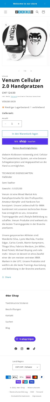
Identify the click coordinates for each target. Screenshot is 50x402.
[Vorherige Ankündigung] (5, 4)
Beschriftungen (13, 309)
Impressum (36, 396)
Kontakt (9, 315)
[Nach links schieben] (19, 71)
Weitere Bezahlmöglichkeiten (25, 148)
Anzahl (5, 118)
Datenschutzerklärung (19, 392)
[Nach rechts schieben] (31, 71)
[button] (5, 12)
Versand (14, 96)
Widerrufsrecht (34, 388)
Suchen (9, 321)
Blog (8, 328)
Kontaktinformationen (20, 396)
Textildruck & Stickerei (17, 303)
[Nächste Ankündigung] (45, 4)
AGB (32, 392)
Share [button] (8, 277)
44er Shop (21, 388)
